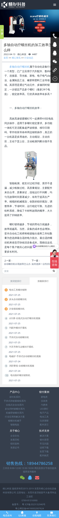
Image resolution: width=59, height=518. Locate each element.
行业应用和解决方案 (15, 416)
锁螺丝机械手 (14, 420)
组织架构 (14, 443)
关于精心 (15, 430)
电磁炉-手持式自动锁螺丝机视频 (25, 356)
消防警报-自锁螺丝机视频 (21, 365)
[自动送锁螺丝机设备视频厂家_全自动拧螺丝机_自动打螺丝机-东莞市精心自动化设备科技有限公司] (13, 4)
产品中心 (15, 392)
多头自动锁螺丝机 (18, 299)
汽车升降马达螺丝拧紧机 (21, 346)
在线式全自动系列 (15, 404)
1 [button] (27, 35)
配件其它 (44, 424)
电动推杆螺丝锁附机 (20, 375)
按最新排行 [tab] (43, 281)
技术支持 (44, 430)
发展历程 (14, 439)
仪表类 (44, 400)
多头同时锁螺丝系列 (15, 408)
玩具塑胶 (44, 420)
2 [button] (29, 35)
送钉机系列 (14, 396)
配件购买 (44, 455)
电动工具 (44, 416)
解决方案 (44, 435)
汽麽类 (44, 404)
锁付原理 (44, 439)
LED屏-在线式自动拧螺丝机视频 (24, 318)
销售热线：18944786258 (29, 463)
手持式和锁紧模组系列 (15, 400)
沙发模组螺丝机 (17, 308)
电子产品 (44, 412)
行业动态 (28, 57)
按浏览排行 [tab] (15, 281)
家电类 (44, 396)
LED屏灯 (44, 408)
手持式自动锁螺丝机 (19, 337)
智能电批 (14, 424)
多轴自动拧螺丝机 (19, 66)
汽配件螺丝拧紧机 (18, 327)
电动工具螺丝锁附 (18, 289)
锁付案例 (44, 392)
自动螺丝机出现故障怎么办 (17, 263)
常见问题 (44, 443)
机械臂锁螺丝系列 (15, 412)
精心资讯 (16, 57)
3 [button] (32, 35)
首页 (6, 57)
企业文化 (14, 435)
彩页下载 (44, 451)
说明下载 (44, 447)
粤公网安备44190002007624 (29, 508)
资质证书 (14, 447)
